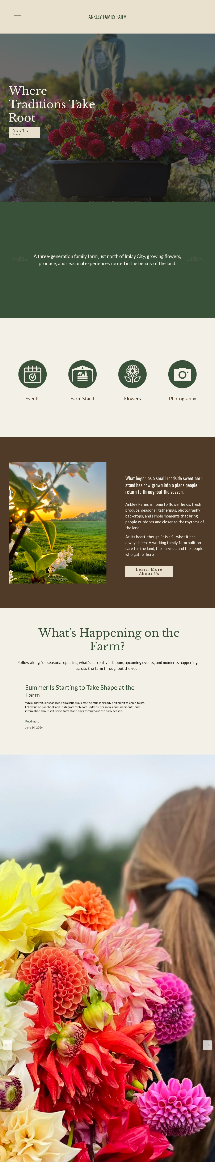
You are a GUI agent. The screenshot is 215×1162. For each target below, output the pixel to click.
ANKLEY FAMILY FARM (107, 16)
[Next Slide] (207, 1045)
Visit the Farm (21, 132)
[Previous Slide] (7, 1045)
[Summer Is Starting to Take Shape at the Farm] (57, 681)
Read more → (34, 721)
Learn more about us (149, 571)
